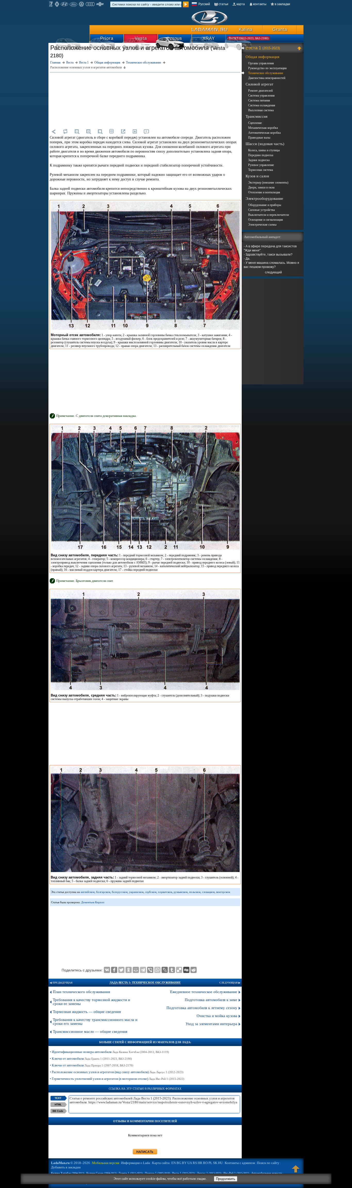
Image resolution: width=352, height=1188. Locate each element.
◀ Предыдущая (61, 982)
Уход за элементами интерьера (211, 1024)
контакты (259, 4)
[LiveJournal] (165, 970)
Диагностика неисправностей (266, 78)
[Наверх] (296, 1171)
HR (200, 1163)
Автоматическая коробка (264, 132)
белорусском (120, 891)
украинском (136, 891)
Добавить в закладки (66, 1167)
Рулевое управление (261, 165)
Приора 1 (157, 1173)
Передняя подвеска (260, 155)
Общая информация (262, 57)
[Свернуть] (300, 48)
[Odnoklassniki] (128, 970)
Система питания (259, 100)
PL (210, 1163)
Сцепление (255, 123)
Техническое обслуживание (265, 73)
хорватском (165, 891)
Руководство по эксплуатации (267, 68)
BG (179, 1163)
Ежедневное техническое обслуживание (203, 992)
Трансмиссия (256, 116)
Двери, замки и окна (261, 187)
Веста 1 (263, 47)
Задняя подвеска (259, 160)
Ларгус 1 (209, 1173)
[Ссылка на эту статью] (123, 131)
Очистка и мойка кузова (217, 1016)
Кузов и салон (257, 176)
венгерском (223, 891)
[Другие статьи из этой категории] (111, 131)
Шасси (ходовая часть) (265, 144)
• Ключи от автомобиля (91, 1058)
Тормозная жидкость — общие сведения (87, 1012)
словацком (208, 891)
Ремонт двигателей (260, 90)
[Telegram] (143, 970)
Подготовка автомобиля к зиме (211, 1000)
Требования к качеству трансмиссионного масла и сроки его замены (95, 1022)
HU (220, 1163)
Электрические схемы (262, 224)
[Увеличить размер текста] (88, 131)
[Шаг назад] (53, 131)
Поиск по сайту (268, 1163)
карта (241, 4)
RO (205, 1163)
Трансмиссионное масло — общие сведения (90, 1031)
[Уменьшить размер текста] (77, 131)
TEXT (58, 1098)
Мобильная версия (105, 1163)
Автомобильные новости (266, 1173)
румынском (181, 891)
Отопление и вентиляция (264, 192)
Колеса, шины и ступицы (264, 150)
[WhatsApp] (157, 970)
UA (189, 1163)
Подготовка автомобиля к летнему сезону (201, 1008)
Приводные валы (259, 137)
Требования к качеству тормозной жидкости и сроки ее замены (91, 1002)
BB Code (58, 1111)
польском (194, 891)
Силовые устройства (261, 210)
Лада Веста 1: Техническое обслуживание (145, 982)
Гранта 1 (131, 1173)
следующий (273, 272)
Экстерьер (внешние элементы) (268, 182)
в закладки (282, 4)
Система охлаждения (261, 105)
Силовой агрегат (259, 84)
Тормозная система (260, 170)
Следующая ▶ (229, 982)
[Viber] (150, 970)
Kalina (245, 29)
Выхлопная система (261, 110)
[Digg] (186, 970)
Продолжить (225, 1179)
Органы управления (261, 63)
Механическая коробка (263, 128)
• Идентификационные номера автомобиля (109, 1052)
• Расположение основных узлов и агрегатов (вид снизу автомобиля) (116, 1072)
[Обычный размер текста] (100, 131)
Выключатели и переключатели (268, 215)
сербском (150, 891)
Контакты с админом (240, 1163)
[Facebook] (114, 970)
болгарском (103, 891)
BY (184, 1163)
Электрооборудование (264, 198)
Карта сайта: (161, 1163)
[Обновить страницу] (65, 131)
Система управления (261, 95)
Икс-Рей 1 (236, 1173)
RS (195, 1163)
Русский (204, 4)
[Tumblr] (172, 970)
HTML (58, 1104)
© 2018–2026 (70, 1163)
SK (215, 1163)
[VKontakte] (107, 970)
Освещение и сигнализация (265, 219)
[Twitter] (121, 970)
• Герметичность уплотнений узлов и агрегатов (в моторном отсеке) (117, 1079)
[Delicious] (179, 970)
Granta (279, 29)
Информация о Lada (135, 1163)
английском (88, 891)
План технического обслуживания (81, 992)
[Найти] (186, 4)
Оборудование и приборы (264, 205)
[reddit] (193, 970)
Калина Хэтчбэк (67, 1173)
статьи (223, 4)
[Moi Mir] (136, 970)
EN (173, 1163)
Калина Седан (101, 1173)
